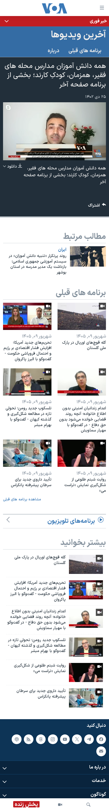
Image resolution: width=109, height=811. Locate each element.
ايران (62, 250)
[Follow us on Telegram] (89, 739)
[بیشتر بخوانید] (54, 21)
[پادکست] (16, 739)
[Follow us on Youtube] (65, 739)
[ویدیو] (60, 804)
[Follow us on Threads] (41, 739)
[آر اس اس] (28, 739)
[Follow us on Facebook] (101, 739)
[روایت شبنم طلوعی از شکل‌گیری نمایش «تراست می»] (82, 453)
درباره (53, 51)
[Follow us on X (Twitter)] (77, 739)
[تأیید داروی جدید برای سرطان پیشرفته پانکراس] (27, 453)
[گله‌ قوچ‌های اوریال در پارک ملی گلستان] (82, 316)
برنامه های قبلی (84, 51)
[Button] (97, 206)
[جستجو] (88, 804)
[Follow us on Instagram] (53, 739)
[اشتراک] (101, 751)
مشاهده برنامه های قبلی (22, 499)
